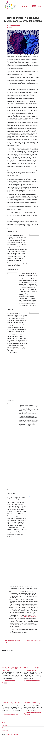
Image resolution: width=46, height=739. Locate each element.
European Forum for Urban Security (11, 734)
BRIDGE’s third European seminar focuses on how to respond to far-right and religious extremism (33, 669)
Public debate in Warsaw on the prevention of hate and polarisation (32, 703)
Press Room (4, 725)
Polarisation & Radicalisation (15, 25)
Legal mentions (5, 730)
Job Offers (4, 722)
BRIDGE (10, 27)
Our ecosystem (33, 712)
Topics (38, 680)
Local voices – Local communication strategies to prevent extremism (11, 703)
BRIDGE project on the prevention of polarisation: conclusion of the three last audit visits (11, 669)
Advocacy (28, 712)
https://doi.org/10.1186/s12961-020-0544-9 (26, 616)
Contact (3, 727)
